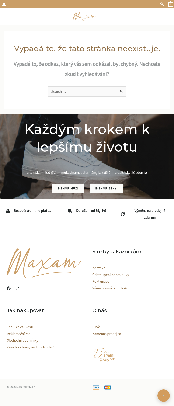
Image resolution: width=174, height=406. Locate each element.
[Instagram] (18, 288)
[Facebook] (9, 288)
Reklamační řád (19, 333)
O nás (96, 327)
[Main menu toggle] (10, 17)
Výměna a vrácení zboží (109, 288)
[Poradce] (163, 395)
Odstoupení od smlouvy (110, 274)
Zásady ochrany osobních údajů (30, 347)
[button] (162, 4)
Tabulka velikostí (20, 327)
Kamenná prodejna (106, 333)
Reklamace (100, 281)
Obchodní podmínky (22, 340)
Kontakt (98, 268)
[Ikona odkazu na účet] (4, 4)
